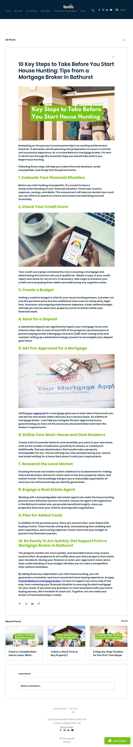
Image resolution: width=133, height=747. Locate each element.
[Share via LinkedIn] (32, 603)
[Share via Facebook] (19, 603)
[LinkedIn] (107, 10)
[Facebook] (99, 10)
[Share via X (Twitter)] (26, 603)
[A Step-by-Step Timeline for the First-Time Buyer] (108, 636)
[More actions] (113, 57)
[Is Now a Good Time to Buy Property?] (66, 636)
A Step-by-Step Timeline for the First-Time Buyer (108, 653)
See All (124, 621)
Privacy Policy (66, 727)
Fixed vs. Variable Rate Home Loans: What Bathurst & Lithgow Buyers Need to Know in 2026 (23, 653)
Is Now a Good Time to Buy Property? (64, 653)
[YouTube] (111, 10)
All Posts (10, 39)
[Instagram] (103, 10)
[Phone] (93, 10)
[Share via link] (39, 603)
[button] (124, 40)
